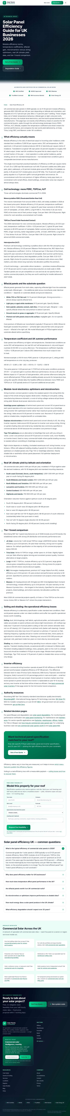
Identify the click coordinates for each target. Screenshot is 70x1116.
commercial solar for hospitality (14, 968)
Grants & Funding (7, 1075)
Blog (4, 1088)
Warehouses (40, 1028)
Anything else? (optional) (13, 816)
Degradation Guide (12, 68)
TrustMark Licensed (17, 95)
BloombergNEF (9, 699)
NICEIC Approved (36, 91)
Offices (39, 1025)
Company (38, 797)
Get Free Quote (37, 1004)
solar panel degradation (41, 715)
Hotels (38, 1035)
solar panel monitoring (34, 718)
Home (5, 105)
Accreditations (41, 1075)
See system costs (58, 1004)
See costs (47, 2)
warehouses (46, 720)
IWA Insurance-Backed (37, 95)
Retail (38, 1033)
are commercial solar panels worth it (31, 726)
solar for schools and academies (47, 968)
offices (54, 720)
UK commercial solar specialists (55, 945)
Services (5, 1078)
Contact (39, 1078)
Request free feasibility (17, 827)
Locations (5, 1080)
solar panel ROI (54, 726)
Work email (9, 803)
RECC (28, 1102)
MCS (39, 702)
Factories (39, 1030)
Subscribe (24, 1057)
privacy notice (16, 1062)
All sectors (40, 1041)
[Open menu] (65, 2)
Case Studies (6, 1086)
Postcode (38, 803)
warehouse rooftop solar (44, 955)
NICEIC (20, 1102)
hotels (60, 720)
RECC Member (52, 91)
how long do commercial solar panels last (37, 723)
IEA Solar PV (60, 699)
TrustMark (37, 1102)
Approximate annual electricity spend (16, 809)
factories (38, 720)
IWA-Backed (48, 1102)
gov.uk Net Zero (19, 704)
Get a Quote (40, 1080)
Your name (9, 797)
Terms (38, 1086)
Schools (39, 1038)
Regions (5, 1083)
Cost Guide (6, 1073)
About (38, 1073)
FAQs (4, 1091)
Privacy (39, 1083)
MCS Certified (20, 91)
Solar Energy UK (56, 95)
